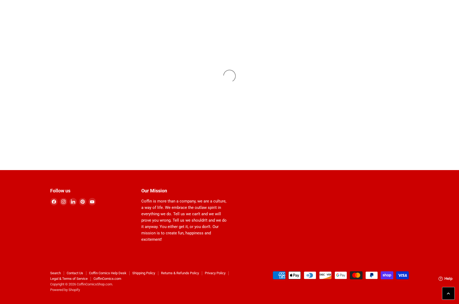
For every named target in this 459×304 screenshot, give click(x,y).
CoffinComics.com (107, 279)
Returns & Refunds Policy (180, 273)
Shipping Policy (143, 273)
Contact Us (75, 273)
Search (55, 273)
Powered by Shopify (65, 290)
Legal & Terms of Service (69, 279)
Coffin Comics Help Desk (107, 273)
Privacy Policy (215, 273)
